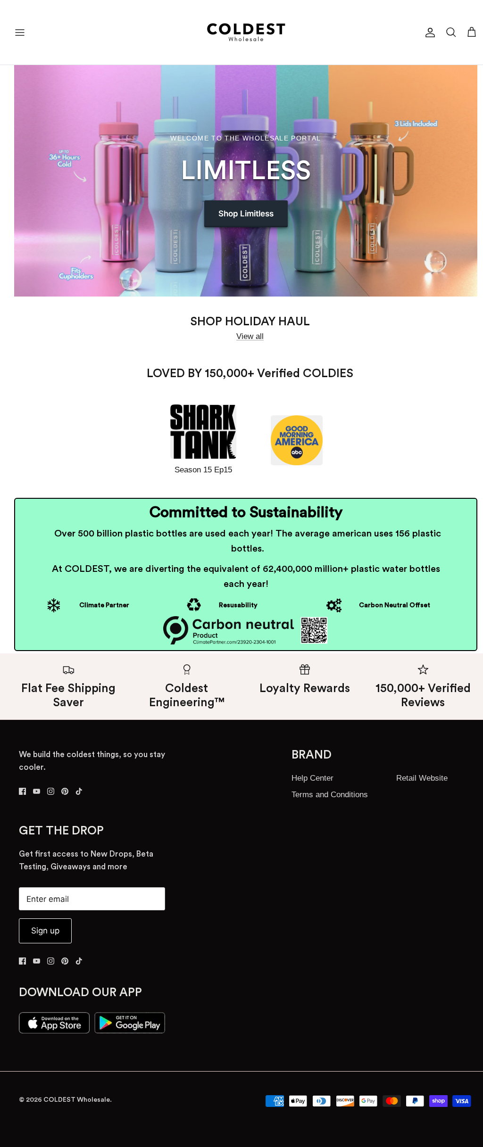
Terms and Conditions (329, 794)
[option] (245, 181)
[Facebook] (22, 791)
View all (250, 336)
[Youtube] (36, 791)
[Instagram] (50, 791)
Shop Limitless (246, 213)
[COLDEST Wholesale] (246, 32)
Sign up (45, 930)
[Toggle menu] (19, 32)
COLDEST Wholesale (76, 1100)
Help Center (312, 778)
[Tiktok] (79, 791)
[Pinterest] (64, 791)
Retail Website (422, 778)
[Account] (428, 32)
